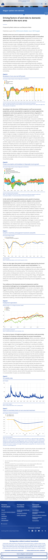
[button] (45, 1)
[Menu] (45, 4)
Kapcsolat (3, 518)
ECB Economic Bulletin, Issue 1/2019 (26, 31)
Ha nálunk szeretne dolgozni (8, 512)
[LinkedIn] (32, 530)
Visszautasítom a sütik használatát (25, 557)
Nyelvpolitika (35, 520)
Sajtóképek (4, 516)
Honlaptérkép (4, 523)
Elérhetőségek (4, 520)
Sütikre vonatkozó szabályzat (39, 515)
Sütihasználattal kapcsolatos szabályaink (36, 550)
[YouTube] (38, 530)
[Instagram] (35, 530)
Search (42, 4)
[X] (29, 530)
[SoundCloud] (42, 530)
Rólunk (3, 510)
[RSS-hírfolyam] (45, 530)
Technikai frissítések (22, 513)
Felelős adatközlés (21, 515)
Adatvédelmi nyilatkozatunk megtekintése (14, 550)
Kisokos (3, 514)
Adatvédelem (35, 510)
